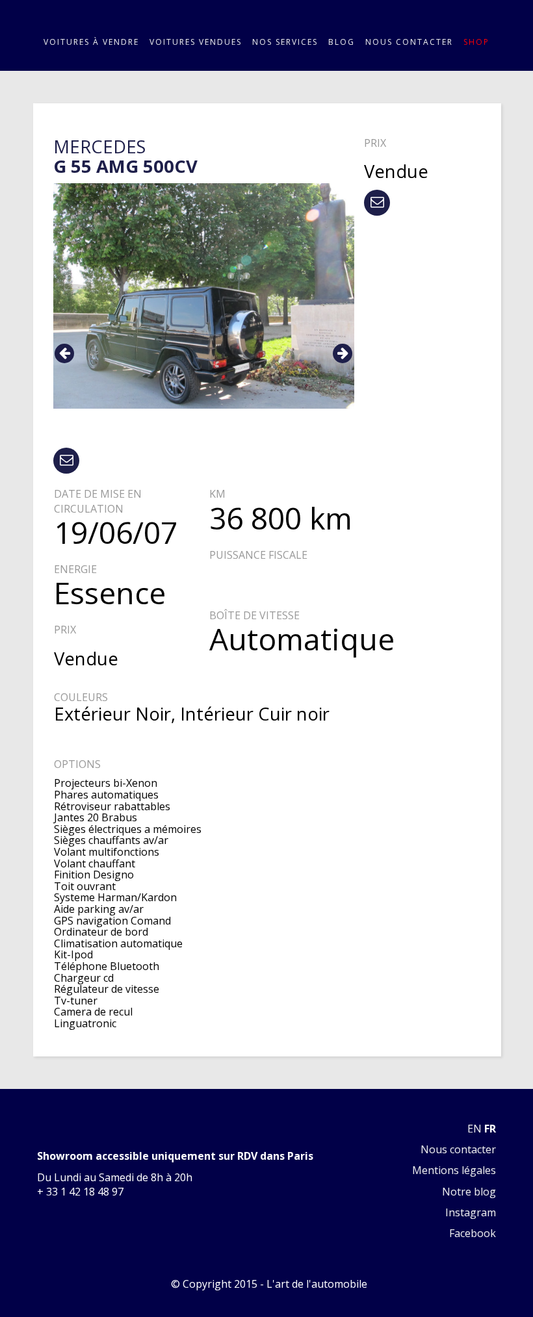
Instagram (470, 1212)
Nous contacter (409, 42)
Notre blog (469, 1191)
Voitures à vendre (91, 42)
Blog (341, 42)
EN (474, 1128)
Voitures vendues (196, 42)
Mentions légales (454, 1170)
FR (490, 1128)
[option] (203, 296)
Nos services (285, 42)
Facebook (472, 1233)
